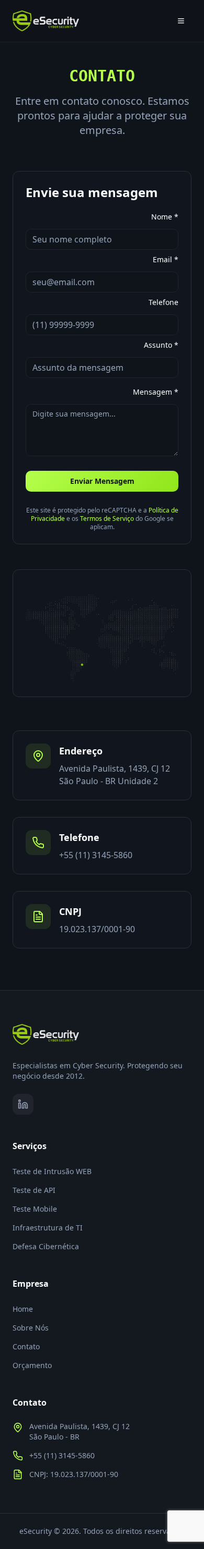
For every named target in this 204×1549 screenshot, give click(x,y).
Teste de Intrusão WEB (52, 1171)
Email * (165, 259)
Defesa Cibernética (46, 1246)
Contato (26, 1346)
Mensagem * (155, 391)
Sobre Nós (31, 1328)
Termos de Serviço (107, 518)
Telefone (163, 302)
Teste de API (34, 1190)
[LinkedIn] (23, 1104)
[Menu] (181, 20)
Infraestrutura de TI (48, 1228)
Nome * (164, 217)
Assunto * (161, 345)
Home (23, 1309)
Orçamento (32, 1365)
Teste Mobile (35, 1209)
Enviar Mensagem (102, 481)
